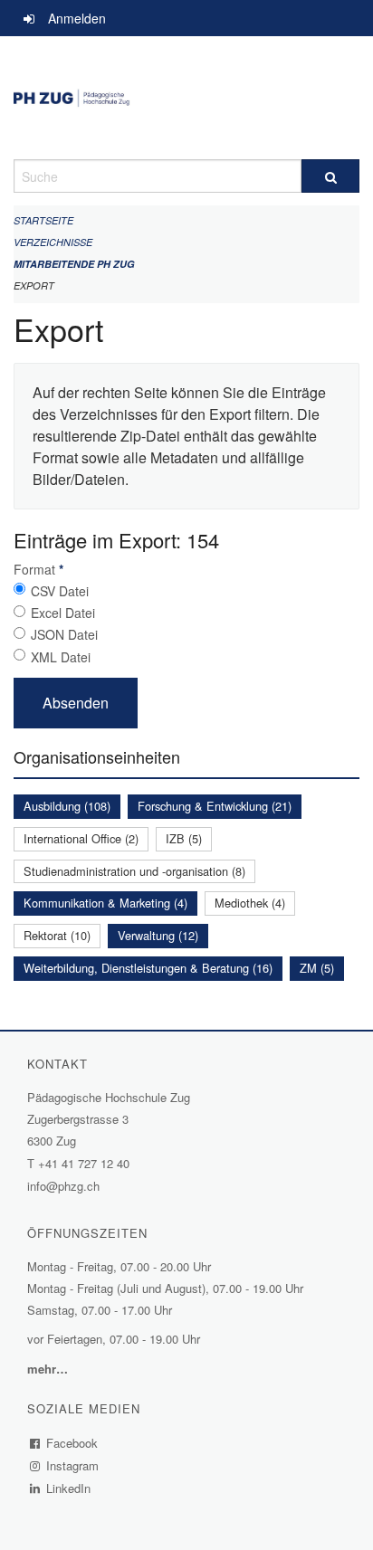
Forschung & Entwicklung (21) (215, 805)
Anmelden (77, 18)
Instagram (73, 1465)
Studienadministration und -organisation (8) (134, 871)
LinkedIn (69, 1488)
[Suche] (330, 176)
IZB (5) (184, 838)
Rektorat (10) (57, 935)
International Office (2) (81, 838)
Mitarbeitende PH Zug (74, 264)
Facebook (72, 1442)
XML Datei (61, 657)
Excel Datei (63, 613)
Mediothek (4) (250, 902)
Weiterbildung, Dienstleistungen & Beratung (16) (148, 967)
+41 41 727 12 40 (83, 1163)
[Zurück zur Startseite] (186, 97)
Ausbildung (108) (67, 805)
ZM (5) (317, 967)
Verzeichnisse (53, 242)
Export (34, 285)
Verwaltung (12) (158, 935)
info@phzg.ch (63, 1185)
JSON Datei (64, 634)
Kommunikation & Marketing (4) (105, 902)
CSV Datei (60, 591)
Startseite (43, 220)
